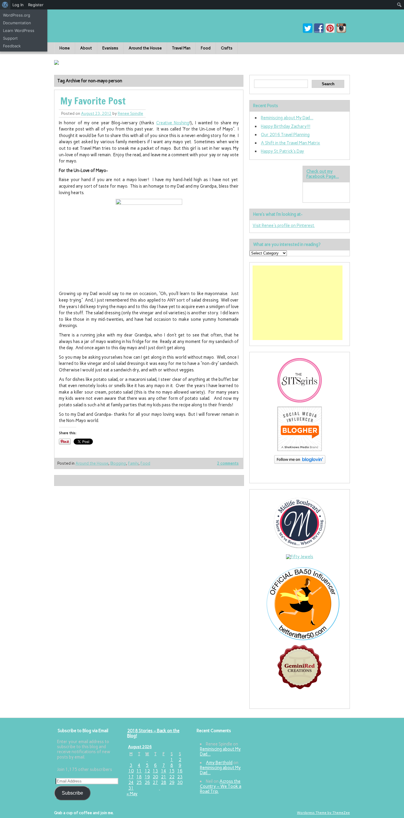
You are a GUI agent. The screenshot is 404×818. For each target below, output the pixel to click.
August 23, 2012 (96, 113)
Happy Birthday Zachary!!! (285, 126)
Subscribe (72, 793)
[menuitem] (5, 4)
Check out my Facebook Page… (322, 174)
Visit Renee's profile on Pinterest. (284, 225)
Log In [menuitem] (18, 4)
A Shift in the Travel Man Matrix (290, 143)
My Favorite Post (93, 100)
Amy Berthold (219, 762)
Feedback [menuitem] (12, 46)
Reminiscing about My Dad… (287, 117)
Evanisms (110, 48)
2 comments (228, 463)
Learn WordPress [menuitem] (18, 30)
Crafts (226, 48)
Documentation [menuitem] (17, 22)
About (86, 48)
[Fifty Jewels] (299, 556)
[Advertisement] (297, 303)
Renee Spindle (130, 113)
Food (206, 48)
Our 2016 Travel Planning (285, 134)
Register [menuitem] (35, 4)
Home (64, 48)
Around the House (145, 48)
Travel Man (181, 48)
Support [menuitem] (10, 38)
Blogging (118, 463)
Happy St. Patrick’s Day (282, 151)
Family (133, 463)
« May (132, 793)
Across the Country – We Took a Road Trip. (220, 786)
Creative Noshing (172, 122)
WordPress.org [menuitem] (16, 15)
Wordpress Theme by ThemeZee (323, 813)
